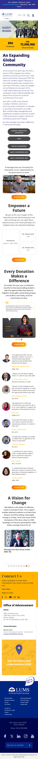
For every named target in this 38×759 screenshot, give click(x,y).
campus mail (23, 704)
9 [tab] (29, 566)
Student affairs (8, 698)
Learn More (19, 260)
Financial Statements (25, 698)
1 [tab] (16, 339)
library (6, 702)
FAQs (19, 139)
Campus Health (23, 4)
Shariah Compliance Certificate (19, 132)
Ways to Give (7, 593)
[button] (28, 15)
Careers (7, 712)
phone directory (24, 700)
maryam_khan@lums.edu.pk (13, 634)
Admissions (14, 2)
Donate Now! (19, 197)
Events (33, 4)
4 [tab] (16, 566)
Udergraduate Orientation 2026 (11, 4)
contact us (7, 708)
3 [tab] (21, 339)
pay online (7, 704)
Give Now (6, 589)
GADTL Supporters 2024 (19, 152)
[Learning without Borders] (7, 18)
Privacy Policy (8, 714)
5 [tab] (19, 566)
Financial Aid (21, 2)
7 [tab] (24, 566)
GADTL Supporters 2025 (19, 158)
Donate (28, 2)
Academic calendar (10, 700)
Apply (9, 2)
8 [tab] (26, 566)
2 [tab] (19, 339)
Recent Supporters (19, 146)
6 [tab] (21, 566)
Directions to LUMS (10, 710)
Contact (19, 6)
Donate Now (19, 344)
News (29, 4)
